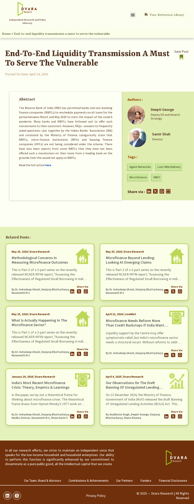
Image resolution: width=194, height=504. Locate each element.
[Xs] (17, 496)
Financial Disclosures (173, 480)
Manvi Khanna (132, 418)
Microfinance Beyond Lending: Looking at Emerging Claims (130, 260)
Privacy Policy (96, 495)
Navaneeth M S (21, 293)
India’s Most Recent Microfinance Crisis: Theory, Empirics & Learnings (41, 385)
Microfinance (138, 177)
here (48, 165)
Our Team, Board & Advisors (42, 480)
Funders (145, 480)
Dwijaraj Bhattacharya (55, 289)
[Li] (7, 496)
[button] (133, 15)
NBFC (156, 177)
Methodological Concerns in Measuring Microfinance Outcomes (40, 260)
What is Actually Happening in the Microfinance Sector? (39, 322)
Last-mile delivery (169, 167)
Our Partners (124, 480)
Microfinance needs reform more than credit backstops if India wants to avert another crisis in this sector (136, 325)
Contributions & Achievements (89, 480)
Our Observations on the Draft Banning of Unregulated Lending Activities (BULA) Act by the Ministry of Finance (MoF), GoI (136, 389)
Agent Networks (140, 167)
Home (6, 33)
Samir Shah (161, 134)
